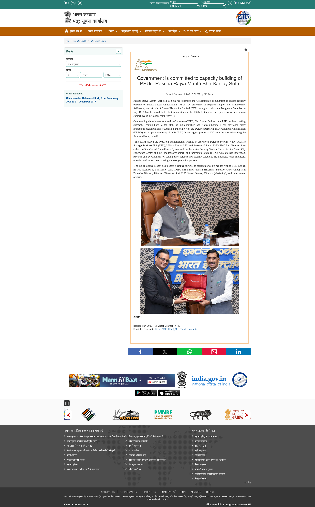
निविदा (183, 491)
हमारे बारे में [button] (76, 31)
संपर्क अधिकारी (135, 445)
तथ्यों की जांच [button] (191, 31)
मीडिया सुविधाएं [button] (153, 31)
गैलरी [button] (111, 31)
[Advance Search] (248, 2)
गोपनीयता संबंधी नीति (128, 491)
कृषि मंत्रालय (200, 450)
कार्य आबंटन (72, 455)
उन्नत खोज (214, 31)
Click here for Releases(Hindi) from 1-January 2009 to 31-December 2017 (92, 99)
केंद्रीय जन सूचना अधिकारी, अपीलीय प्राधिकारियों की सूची (91, 450)
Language (205, 2)
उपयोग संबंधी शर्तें (168, 491)
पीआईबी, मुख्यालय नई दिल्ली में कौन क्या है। (147, 436)
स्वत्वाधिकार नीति (149, 491)
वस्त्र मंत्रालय (201, 441)
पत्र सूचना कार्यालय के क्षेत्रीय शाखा (82, 441)
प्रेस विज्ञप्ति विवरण (98, 41)
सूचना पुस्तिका (73, 464)
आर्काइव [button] (172, 31)
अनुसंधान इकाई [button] (129, 31)
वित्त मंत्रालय (200, 445)
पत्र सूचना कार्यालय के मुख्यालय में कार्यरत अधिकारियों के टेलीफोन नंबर (96, 436)
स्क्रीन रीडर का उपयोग (159, 3)
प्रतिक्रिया (210, 491)
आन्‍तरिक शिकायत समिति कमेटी (80, 445)
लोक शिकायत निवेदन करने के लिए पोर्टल (83, 469)
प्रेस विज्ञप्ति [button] (95, 31)
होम (67, 41)
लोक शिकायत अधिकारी (138, 441)
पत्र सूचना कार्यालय (90, 20)
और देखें (247, 482)
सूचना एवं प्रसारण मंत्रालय (206, 436)
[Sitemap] (242, 2)
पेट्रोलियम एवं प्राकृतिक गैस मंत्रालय (210, 473)
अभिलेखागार (195, 491)
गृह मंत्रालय (200, 455)
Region (173, 2)
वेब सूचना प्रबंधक (136, 464)
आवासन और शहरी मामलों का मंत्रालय (210, 459)
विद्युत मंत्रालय (201, 478)
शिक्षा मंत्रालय (201, 464)
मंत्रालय (69, 58)
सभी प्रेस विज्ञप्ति (79, 41)
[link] (122, 379)
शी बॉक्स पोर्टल (135, 469)
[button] (230, 2)
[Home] (66, 31)
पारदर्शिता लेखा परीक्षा (75, 459)
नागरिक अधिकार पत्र (137, 455)
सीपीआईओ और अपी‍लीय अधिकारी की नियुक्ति (147, 459)
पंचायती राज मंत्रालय (204, 469)
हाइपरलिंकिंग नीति (108, 491)
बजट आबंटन (134, 450)
